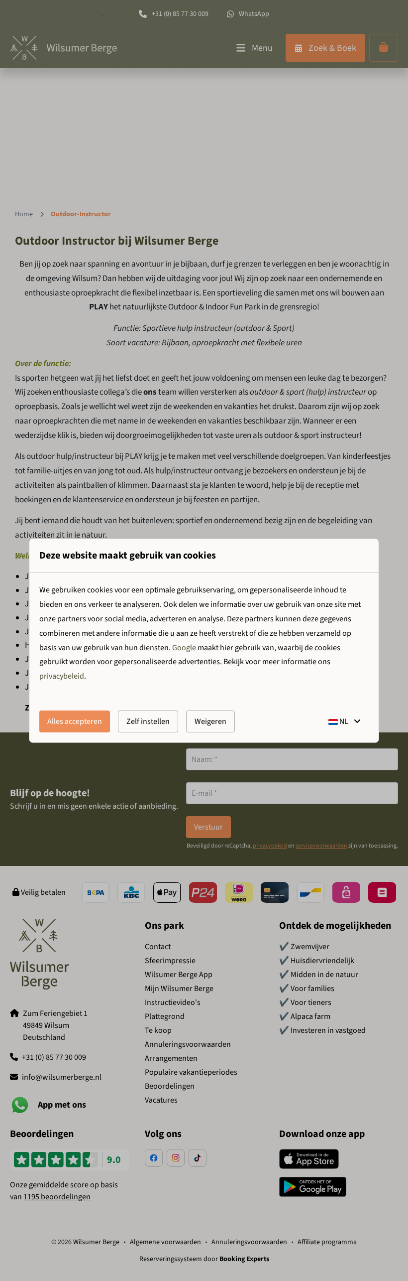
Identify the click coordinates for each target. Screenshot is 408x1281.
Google (184, 647)
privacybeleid (61, 676)
